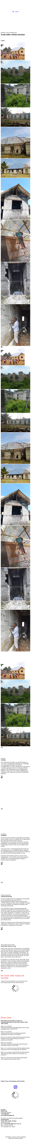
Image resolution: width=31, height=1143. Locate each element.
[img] (15, 22)
